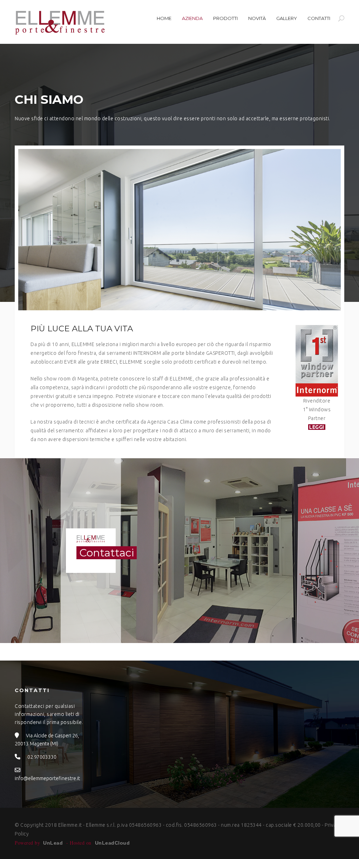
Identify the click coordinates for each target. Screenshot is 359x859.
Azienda (192, 18)
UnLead (53, 843)
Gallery (286, 18)
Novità (257, 18)
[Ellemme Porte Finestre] (60, 22)
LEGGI (317, 427)
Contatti (318, 18)
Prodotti (225, 18)
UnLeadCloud (112, 843)
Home (164, 18)
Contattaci (106, 552)
